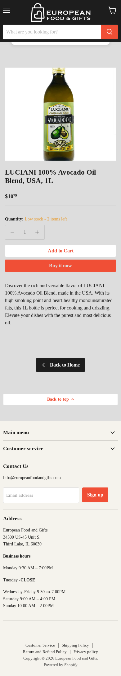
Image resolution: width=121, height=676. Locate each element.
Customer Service (40, 645)
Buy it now (60, 265)
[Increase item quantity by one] (37, 232)
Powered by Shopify (61, 664)
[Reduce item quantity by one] (12, 232)
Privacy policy (86, 651)
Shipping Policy (75, 645)
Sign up (95, 494)
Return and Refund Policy (45, 651)
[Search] (109, 32)
